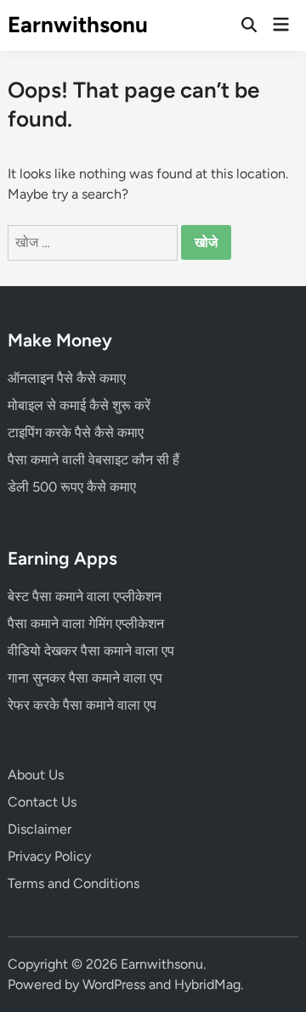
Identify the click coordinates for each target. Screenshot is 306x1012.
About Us (36, 775)
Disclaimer (39, 829)
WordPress (113, 984)
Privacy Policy (49, 856)
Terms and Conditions (73, 883)
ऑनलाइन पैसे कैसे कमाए (67, 378)
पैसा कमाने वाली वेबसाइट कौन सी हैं (93, 460)
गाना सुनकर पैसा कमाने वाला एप (85, 678)
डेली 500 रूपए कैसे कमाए (72, 487)
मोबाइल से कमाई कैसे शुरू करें (79, 405)
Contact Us (42, 802)
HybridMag (207, 984)
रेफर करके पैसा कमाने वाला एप (82, 705)
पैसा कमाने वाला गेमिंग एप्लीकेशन (86, 624)
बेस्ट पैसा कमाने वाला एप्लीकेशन (85, 596)
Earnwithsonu (78, 24)
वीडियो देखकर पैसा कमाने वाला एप (91, 651)
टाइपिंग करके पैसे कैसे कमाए (76, 432)
